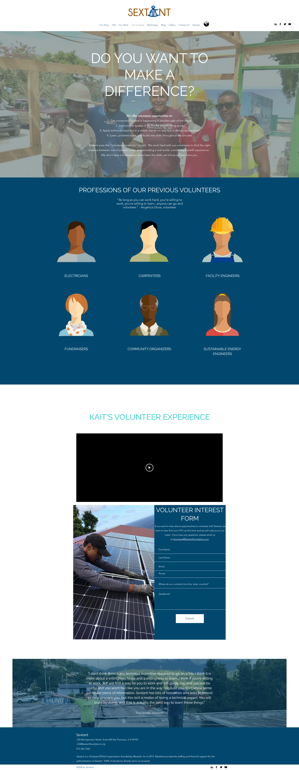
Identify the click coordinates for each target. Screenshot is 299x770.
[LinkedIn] (275, 24)
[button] (113, 25)
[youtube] (289, 24)
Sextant (82, 735)
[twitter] (285, 24)
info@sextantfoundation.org (91, 743)
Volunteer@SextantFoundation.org (191, 539)
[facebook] (280, 24)
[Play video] (149, 468)
